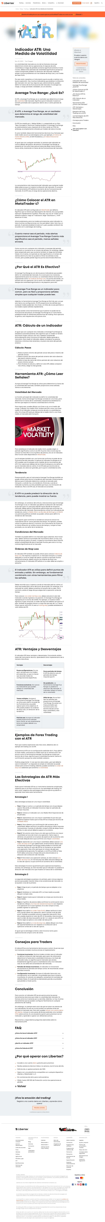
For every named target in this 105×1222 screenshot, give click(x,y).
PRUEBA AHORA (39, 1108)
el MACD (59, 512)
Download (61, 3)
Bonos (44, 3)
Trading (21, 3)
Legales (81, 1140)
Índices (18, 1154)
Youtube (81, 1184)
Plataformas (36, 3)
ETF (16, 1160)
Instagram (78, 1184)
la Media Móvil (32, 512)
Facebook (73, 1184)
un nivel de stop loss (38, 923)
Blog (29, 1141)
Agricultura (19, 1156)
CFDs (16, 1014)
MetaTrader (45, 210)
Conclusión (77, 123)
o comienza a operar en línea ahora (39, 1112)
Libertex (43, 1140)
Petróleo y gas (19, 1158)
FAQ (74, 126)
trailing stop (43, 605)
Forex (17, 1149)
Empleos (68, 1169)
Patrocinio (69, 1152)
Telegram (86, 1184)
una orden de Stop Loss (33, 596)
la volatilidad (43, 767)
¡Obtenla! (78, 14)
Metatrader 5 (44, 1144)
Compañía (51, 3)
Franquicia (69, 1154)
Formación (31, 1146)
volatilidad (21, 101)
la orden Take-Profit (38, 910)
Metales (18, 1152)
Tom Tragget (29, 61)
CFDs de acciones (20, 1147)
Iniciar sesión (85, 3)
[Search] (102, 3)
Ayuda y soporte (83, 1142)
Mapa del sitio (83, 1149)
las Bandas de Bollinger (46, 512)
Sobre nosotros (70, 1140)
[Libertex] (8, 3)
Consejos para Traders (80, 120)
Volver (21, 1086)
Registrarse (76, 3)
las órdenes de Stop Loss (37, 278)
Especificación (70, 1160)
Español (96, 3)
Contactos (69, 1142)
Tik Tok (83, 1184)
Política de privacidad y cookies (82, 1146)
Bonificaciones (20, 1163)
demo (35, 1063)
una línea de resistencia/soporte (41, 904)
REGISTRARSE (81, 63)
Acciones (28, 3)
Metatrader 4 (44, 1142)
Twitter (75, 1184)
